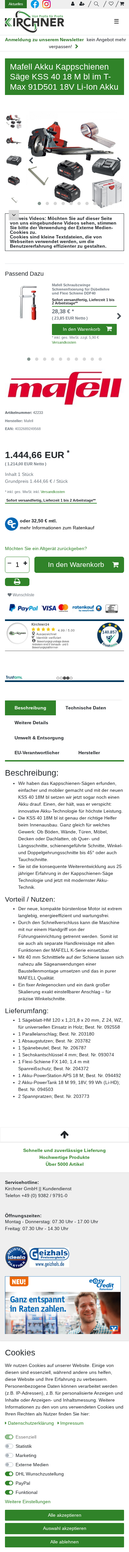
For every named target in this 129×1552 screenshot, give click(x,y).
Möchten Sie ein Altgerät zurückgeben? (46, 548)
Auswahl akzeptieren (64, 1528)
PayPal (23, 1483)
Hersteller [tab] (89, 752)
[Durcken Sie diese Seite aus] (17, 582)
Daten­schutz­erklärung (31, 1423)
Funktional (26, 1492)
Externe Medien (32, 1464)
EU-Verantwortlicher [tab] (37, 752)
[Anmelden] (73, 4)
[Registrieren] (82, 4)
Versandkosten (64, 342)
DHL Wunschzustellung (40, 1473)
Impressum (72, 1423)
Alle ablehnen (64, 1541)
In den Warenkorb (81, 329)
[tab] (30, 707)
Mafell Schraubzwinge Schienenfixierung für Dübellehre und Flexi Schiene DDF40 (80, 289)
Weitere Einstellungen (28, 1501)
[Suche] (97, 4)
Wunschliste (23, 595)
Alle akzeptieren (64, 1515)
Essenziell (26, 1437)
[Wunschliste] (111, 4)
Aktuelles (16, 4)
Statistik (24, 1446)
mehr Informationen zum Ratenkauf (57, 527)
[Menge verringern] (9, 563)
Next (14, 215)
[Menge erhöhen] (25, 563)
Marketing (26, 1455)
